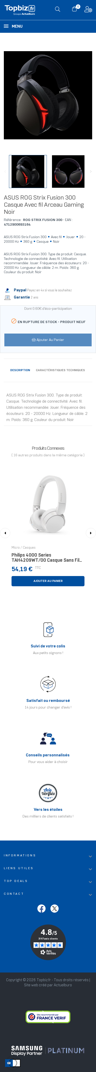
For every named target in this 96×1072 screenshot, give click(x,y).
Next (90, 171)
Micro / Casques (24, 547)
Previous (5, 171)
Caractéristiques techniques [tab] (60, 370)
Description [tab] (20, 370)
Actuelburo (63, 985)
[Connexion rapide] (88, 10)
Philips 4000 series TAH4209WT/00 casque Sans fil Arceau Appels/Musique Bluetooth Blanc (46, 559)
